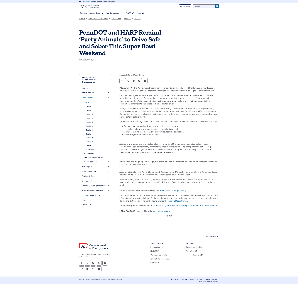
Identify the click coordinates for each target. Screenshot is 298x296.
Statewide (90, 149)
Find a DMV (154, 251)
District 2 (89, 110)
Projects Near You (89, 171)
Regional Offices (88, 176)
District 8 (89, 130)
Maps (84, 200)
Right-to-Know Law (193, 255)
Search (85, 88)
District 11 (89, 142)
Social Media (89, 153)
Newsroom (88, 102)
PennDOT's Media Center (176, 201)
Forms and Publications (91, 195)
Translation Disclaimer (203, 279)
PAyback (153, 263)
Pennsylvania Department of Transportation (89, 79)
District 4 (89, 118)
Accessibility (175, 279)
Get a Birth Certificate (158, 255)
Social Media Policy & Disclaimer (208, 281)
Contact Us (86, 204)
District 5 (89, 122)
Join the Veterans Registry (160, 259)
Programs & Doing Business (92, 190)
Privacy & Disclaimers (187, 279)
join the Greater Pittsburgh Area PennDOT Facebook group (191, 205)
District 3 (89, 114)
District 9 (89, 134)
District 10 (89, 138)
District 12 (89, 145)
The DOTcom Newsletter (93, 157)
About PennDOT (88, 93)
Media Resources (90, 162)
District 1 (89, 106)
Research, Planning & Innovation (94, 186)
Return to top (211, 237)
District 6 (89, 126)
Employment (87, 181)
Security (214, 279)
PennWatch (190, 251)
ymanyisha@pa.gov (162, 211)
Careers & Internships (194, 247)
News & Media (87, 97)
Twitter (158, 205)
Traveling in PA (87, 166)
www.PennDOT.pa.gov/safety (173, 190)
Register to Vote (156, 247)
